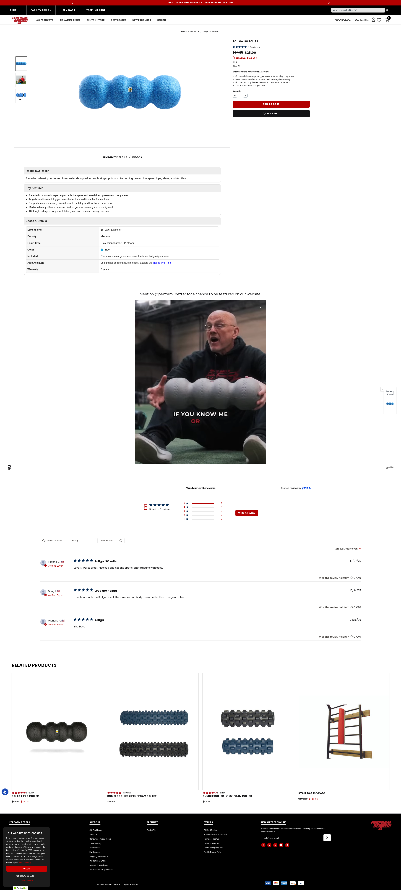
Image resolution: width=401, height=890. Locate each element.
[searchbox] (53, 540)
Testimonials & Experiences (101, 869)
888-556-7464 (343, 20)
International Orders (97, 860)
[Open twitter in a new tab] (269, 845)
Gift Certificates (95, 830)
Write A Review (246, 512)
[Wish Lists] (379, 20)
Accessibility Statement (99, 865)
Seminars (69, 10)
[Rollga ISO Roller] (390, 403)
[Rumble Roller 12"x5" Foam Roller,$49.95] (248, 731)
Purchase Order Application (215, 834)
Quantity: (237, 90)
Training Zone (96, 10)
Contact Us (362, 20)
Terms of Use (95, 847)
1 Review (30, 793)
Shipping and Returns (98, 856)
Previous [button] (72, 2)
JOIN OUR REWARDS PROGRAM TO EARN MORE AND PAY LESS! (200, 2)
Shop (13, 10)
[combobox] (82, 540)
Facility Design (41, 10)
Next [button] (329, 2)
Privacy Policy (95, 843)
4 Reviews (126, 793)
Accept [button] (26, 868)
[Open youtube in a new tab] (281, 845)
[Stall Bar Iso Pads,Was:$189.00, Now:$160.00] (344, 731)
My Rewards (94, 852)
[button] (200, 382)
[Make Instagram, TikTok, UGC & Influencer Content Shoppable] (390, 468)
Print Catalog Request (213, 847)
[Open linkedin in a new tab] (287, 845)
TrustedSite (151, 830)
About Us (93, 834)
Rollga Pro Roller (162, 262)
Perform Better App (212, 843)
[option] (390, 405)
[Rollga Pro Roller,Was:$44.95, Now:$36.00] (57, 731)
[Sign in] (372, 19)
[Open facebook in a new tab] (263, 845)
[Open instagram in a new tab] (275, 845)
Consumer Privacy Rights (100, 838)
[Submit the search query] (387, 10)
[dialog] (26, 857)
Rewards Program (211, 838)
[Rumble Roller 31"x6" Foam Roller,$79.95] (152, 731)
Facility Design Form (212, 852)
